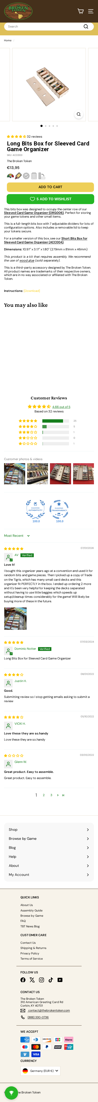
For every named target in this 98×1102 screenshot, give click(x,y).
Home (7, 40)
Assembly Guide (31, 910)
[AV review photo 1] (15, 618)
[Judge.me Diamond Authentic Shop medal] (35, 509)
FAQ (23, 921)
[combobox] (49, 27)
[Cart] (80, 11)
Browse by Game (31, 916)
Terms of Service (31, 959)
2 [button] (44, 795)
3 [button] (51, 795)
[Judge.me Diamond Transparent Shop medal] (59, 509)
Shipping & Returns (33, 948)
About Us (26, 905)
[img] (13, 549)
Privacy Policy (29, 953)
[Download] (32, 291)
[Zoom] (78, 114)
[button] (17, 137)
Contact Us (28, 943)
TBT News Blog (30, 926)
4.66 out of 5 (61, 407)
